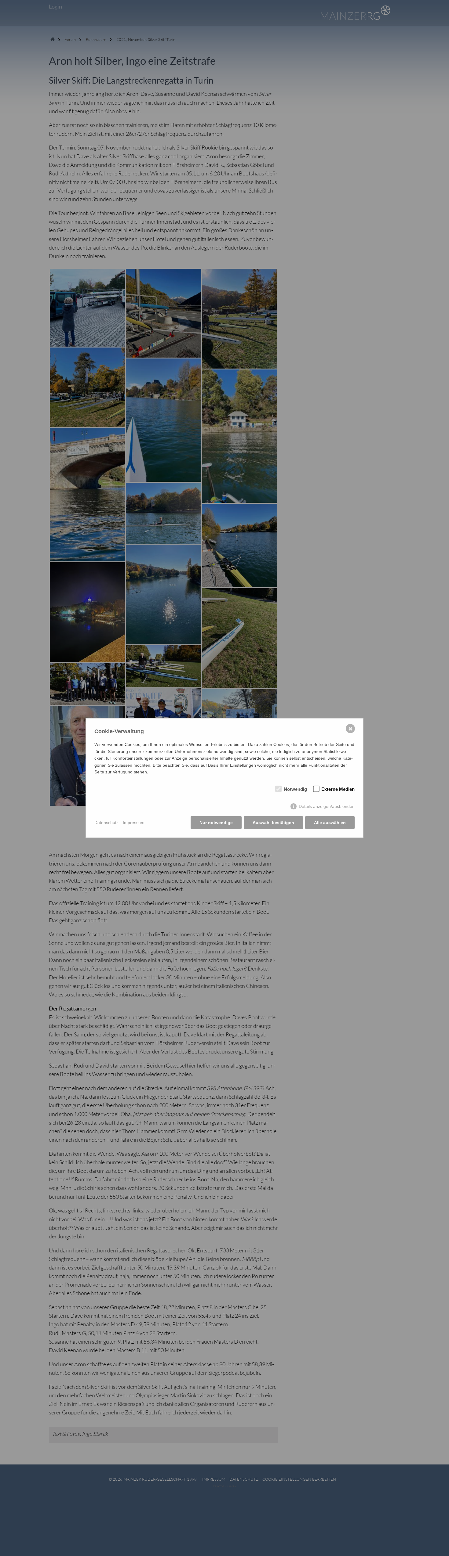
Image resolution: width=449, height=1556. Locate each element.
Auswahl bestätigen (273, 822)
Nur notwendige (216, 822)
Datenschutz (106, 822)
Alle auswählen (330, 822)
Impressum (133, 822)
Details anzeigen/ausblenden (327, 806)
